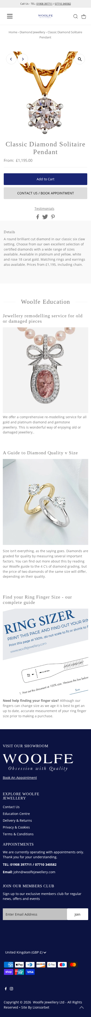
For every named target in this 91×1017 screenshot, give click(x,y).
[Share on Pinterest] (53, 218)
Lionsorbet (41, 1007)
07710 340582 (63, 3)
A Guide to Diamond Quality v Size (40, 452)
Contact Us (11, 807)
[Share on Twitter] (45, 218)
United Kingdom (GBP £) (24, 952)
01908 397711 (44, 3)
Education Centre (16, 813)
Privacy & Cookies (16, 827)
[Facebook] (6, 989)
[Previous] (11, 59)
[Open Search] (75, 16)
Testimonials (44, 208)
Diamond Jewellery (32, 32)
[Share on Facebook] (38, 218)
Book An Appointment (20, 777)
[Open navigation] (13, 16)
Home (13, 32)
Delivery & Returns (17, 820)
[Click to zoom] (79, 59)
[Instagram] (11, 989)
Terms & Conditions (18, 834)
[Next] (23, 59)
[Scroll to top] (81, 1007)
